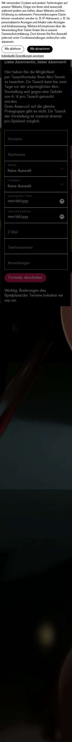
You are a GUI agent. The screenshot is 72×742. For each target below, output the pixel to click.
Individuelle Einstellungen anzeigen (22, 56)
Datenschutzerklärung (15, 34)
